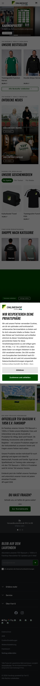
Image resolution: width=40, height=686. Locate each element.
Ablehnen (20, 370)
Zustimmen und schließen (20, 377)
